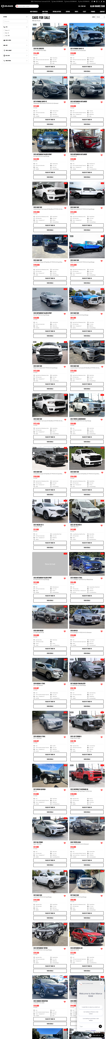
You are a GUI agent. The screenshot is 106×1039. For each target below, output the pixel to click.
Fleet (84, 12)
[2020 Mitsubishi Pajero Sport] (50, 299)
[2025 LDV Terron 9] (87, 722)
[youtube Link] (94, 1)
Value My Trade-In (50, 67)
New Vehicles (33, 12)
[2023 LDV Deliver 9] (87, 511)
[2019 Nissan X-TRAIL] (50, 670)
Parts (76, 12)
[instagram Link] (97, 1)
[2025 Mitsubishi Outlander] (87, 140)
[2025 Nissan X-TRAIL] (87, 564)
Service (68, 12)
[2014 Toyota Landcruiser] (87, 405)
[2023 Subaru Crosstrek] (50, 987)
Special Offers (57, 12)
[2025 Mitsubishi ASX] (87, 934)
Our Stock (45, 12)
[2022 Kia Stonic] (50, 828)
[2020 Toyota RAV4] (87, 828)
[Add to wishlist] (65, 49)
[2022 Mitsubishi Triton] (50, 934)
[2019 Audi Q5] (87, 617)
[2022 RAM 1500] (87, 299)
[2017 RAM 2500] (87, 881)
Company (102, 12)
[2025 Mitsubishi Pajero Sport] (50, 140)
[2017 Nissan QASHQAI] (50, 775)
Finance (93, 12)
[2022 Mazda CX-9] (50, 511)
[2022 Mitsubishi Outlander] (87, 88)
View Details (50, 71)
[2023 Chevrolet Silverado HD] (87, 775)
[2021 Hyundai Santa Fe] (87, 35)
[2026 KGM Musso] (50, 617)
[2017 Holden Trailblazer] (87, 670)
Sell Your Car (82, 6)
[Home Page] (7, 6)
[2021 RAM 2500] (50, 881)
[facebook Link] (92, 1)
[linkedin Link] (104, 1)
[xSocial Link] (99, 1)
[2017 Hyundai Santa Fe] (50, 88)
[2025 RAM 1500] (50, 193)
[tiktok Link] (101, 1)
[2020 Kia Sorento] (50, 35)
